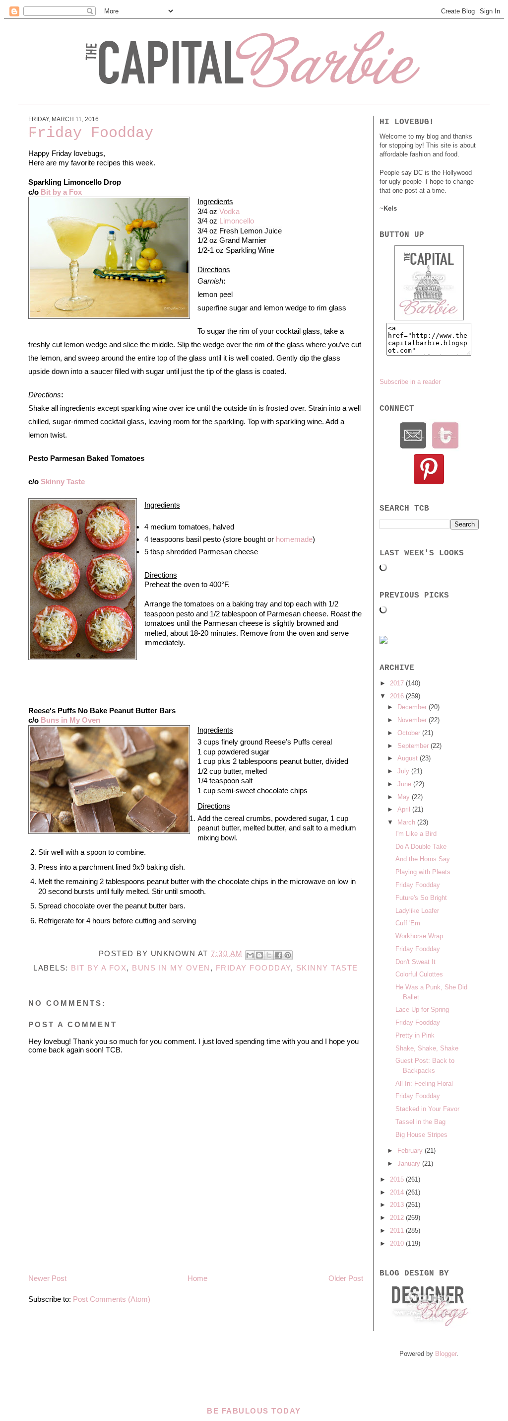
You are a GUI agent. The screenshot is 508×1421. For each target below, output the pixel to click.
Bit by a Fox (61, 192)
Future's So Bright (421, 897)
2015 (398, 1179)
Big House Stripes (421, 1134)
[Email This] (250, 955)
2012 (398, 1217)
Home (197, 1278)
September (414, 745)
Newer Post (47, 1278)
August (408, 758)
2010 (398, 1243)
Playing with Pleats (422, 872)
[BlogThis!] (259, 955)
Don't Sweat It (415, 962)
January (409, 1163)
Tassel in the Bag (420, 1121)
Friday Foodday (253, 968)
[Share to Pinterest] (288, 955)
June (405, 784)
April (404, 809)
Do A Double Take (420, 846)
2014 (398, 1192)
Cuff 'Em (407, 923)
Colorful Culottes (419, 974)
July (404, 771)
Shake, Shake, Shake (426, 1048)
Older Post (345, 1278)
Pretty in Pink (415, 1035)
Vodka (229, 211)
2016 (398, 696)
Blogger (445, 1353)
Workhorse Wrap (419, 936)
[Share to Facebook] (278, 955)
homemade (294, 539)
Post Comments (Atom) (111, 1299)
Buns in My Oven (70, 720)
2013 (398, 1204)
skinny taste (327, 968)
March (407, 822)
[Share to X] (269, 955)
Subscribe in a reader (410, 381)
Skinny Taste (63, 481)
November (413, 720)
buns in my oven (171, 968)
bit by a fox (99, 968)
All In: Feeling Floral (424, 1083)
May (404, 797)
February (411, 1150)
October (409, 733)
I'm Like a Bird (416, 833)
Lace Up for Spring (422, 1009)
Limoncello (236, 221)
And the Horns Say (422, 859)
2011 (398, 1230)
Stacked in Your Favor (427, 1109)
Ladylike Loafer (417, 910)
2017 (398, 683)
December (413, 707)
